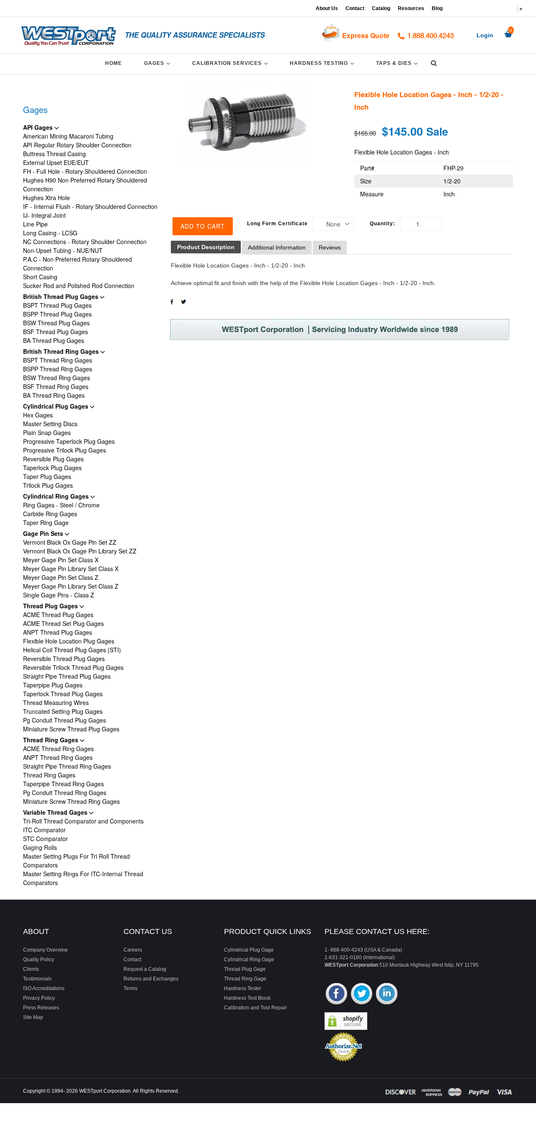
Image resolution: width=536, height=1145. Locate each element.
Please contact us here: (377, 931)
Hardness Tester (242, 988)
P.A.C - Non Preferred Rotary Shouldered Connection (77, 263)
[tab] (206, 247)
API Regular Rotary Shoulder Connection (77, 145)
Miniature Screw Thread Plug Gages (71, 729)
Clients (31, 969)
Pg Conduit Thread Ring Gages (64, 792)
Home (113, 63)
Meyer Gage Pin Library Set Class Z (71, 586)
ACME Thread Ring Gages (58, 748)
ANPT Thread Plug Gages (57, 632)
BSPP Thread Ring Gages (57, 369)
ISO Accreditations (43, 988)
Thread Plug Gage (245, 969)
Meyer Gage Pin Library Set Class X (71, 568)
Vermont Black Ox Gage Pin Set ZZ (69, 542)
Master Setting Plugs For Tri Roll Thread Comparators (76, 860)
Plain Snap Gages (47, 432)
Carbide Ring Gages (50, 513)
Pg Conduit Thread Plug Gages (64, 720)
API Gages (38, 127)
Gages (158, 63)
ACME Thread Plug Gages (58, 614)
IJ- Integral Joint (44, 215)
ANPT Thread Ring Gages (58, 757)
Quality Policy (38, 959)
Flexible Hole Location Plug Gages (68, 641)
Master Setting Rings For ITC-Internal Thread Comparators (83, 878)
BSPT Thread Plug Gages (57, 305)
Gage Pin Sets (44, 533)
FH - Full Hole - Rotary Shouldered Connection (85, 171)
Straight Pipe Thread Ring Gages (67, 766)
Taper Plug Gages (47, 476)
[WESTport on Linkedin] (387, 994)
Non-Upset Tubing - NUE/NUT (63, 250)
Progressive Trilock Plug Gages (64, 450)
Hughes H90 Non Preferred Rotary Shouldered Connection (85, 184)
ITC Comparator (44, 830)
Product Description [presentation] (205, 247)
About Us (327, 8)
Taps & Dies (398, 63)
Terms (130, 988)
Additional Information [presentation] (277, 247)
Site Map (33, 1017)
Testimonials (37, 979)
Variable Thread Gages (56, 812)
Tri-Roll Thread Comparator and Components (83, 821)
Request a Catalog (145, 969)
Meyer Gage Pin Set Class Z (60, 577)
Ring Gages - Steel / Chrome (61, 505)
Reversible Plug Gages (53, 459)
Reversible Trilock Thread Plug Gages (73, 667)
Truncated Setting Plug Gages (63, 711)
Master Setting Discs (50, 423)
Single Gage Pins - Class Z (58, 595)
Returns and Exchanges (151, 979)
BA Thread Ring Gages (54, 395)
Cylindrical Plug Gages (56, 406)
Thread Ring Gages (51, 740)
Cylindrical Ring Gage (249, 959)
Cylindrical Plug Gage (249, 950)
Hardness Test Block (247, 998)
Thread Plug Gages (51, 606)
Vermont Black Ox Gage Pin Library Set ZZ (80, 551)
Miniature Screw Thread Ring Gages (71, 801)
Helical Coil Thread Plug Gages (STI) (72, 650)
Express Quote (365, 35)
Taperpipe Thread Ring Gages (63, 784)
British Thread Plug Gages (61, 296)
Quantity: (382, 223)
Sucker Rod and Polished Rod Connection (78, 285)
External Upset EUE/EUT (56, 162)
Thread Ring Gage (245, 979)
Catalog (381, 8)
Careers (133, 950)
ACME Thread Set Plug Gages (63, 623)
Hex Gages (38, 415)
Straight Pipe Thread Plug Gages (67, 676)
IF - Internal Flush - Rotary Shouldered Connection (90, 206)
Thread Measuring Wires (56, 702)
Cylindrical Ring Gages (56, 496)
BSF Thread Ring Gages (55, 386)
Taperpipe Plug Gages (52, 685)
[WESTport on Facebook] (336, 994)
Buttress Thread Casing (54, 153)
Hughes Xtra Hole (46, 197)
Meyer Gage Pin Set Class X (60, 560)
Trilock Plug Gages (48, 485)
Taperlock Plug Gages (52, 467)
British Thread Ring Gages (61, 351)
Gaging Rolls (40, 847)
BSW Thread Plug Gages (56, 323)
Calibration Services (231, 63)
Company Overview (45, 950)
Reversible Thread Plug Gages (64, 658)
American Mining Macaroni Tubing (68, 136)
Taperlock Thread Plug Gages (63, 694)
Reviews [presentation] (330, 247)
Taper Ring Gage (46, 522)
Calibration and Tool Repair (255, 1008)
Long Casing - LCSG (50, 233)
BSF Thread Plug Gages (55, 331)
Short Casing (40, 277)
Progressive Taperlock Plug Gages (69, 441)
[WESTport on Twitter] (362, 994)
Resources (411, 8)
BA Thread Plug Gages (53, 340)
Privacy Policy (39, 998)
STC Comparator (45, 838)
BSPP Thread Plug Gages (57, 314)
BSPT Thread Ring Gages (57, 360)
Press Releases (41, 1008)
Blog (437, 8)
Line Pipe (35, 224)
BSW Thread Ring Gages (56, 377)
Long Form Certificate (277, 223)
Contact (354, 8)
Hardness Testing (323, 63)
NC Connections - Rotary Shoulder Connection (85, 241)
